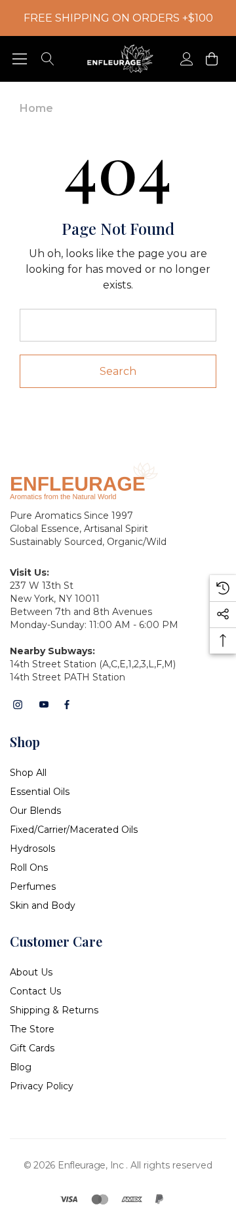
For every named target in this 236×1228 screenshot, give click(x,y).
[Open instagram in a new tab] (18, 704)
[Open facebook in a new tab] (67, 704)
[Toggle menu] (20, 59)
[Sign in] (185, 59)
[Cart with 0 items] (210, 59)
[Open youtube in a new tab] (44, 704)
